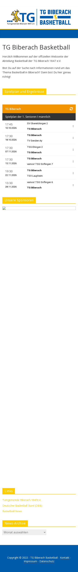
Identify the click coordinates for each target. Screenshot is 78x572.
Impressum (30, 561)
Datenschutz (46, 561)
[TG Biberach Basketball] (6, 34)
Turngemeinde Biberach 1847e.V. (21, 500)
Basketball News (12, 511)
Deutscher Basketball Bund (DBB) (22, 505)
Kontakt (64, 557)
